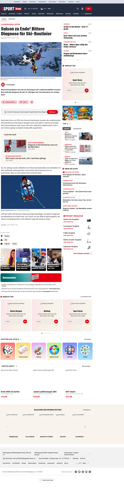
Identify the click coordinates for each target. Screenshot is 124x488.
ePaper (24, 1)
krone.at (3, 13)
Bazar (77, 1)
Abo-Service (6, 463)
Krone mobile (52, 1)
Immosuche (62, 1)
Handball (76, 13)
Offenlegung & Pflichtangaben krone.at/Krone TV (17, 453)
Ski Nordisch (12, 19)
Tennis (34, 13)
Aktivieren (52, 112)
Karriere (82, 458)
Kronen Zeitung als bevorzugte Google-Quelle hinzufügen (31, 112)
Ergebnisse (88, 13)
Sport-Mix (41, 13)
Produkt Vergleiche (74, 216)
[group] (7, 259)
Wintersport (59, 13)
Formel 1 (27, 13)
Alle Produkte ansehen (82, 253)
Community (33, 1)
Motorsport (50, 13)
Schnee (14, 243)
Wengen (7, 236)
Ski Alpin (68, 13)
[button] (82, 13)
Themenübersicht (54, 288)
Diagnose (7, 243)
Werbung (75, 458)
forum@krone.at (48, 291)
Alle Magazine (86, 410)
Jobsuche (70, 1)
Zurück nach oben (46, 480)
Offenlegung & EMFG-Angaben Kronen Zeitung (46, 453)
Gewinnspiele (42, 1)
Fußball (19, 13)
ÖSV (6, 240)
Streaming (12, 13)
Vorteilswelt (17, 1)
